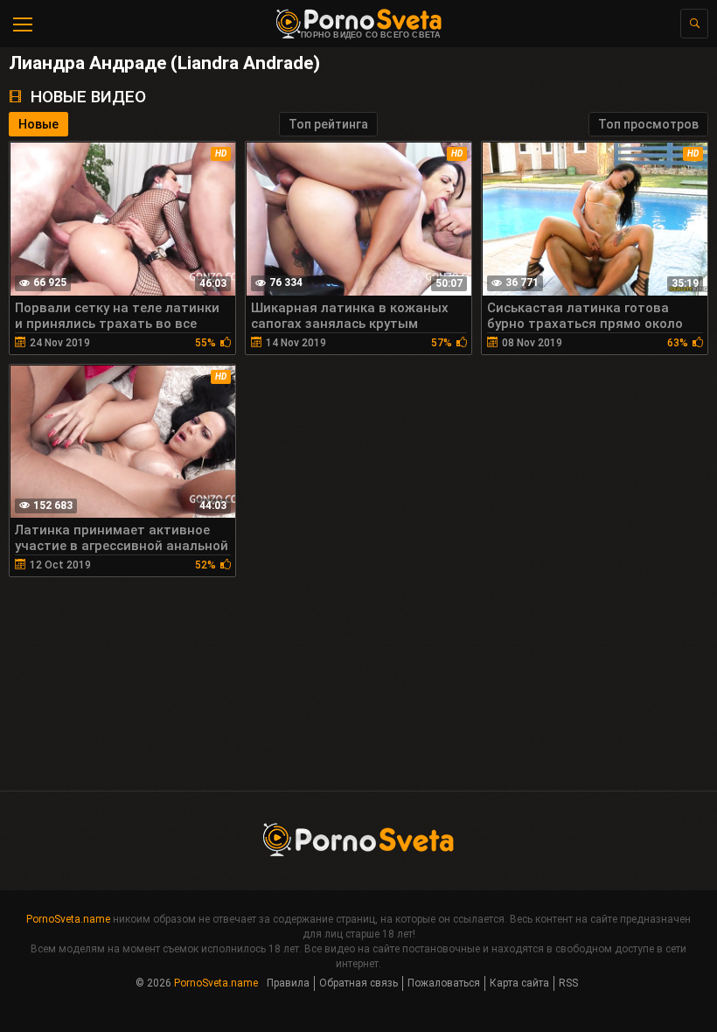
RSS (568, 983)
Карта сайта (519, 983)
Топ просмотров (648, 124)
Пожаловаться (443, 983)
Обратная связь (358, 983)
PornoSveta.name (68, 919)
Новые (38, 124)
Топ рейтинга (328, 124)
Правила (288, 983)
